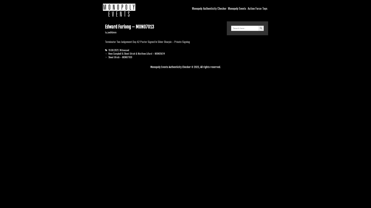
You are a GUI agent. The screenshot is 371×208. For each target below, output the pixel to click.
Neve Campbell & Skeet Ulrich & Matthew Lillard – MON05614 (136, 53)
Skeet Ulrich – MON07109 (120, 57)
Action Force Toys (257, 8)
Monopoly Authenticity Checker (209, 8)
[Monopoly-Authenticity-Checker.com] (119, 10)
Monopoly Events (237, 8)
